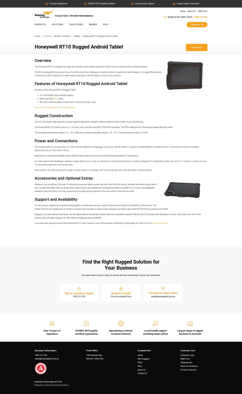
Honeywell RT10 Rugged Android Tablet (100, 36)
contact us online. (160, 223)
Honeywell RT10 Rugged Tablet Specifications (55, 107)
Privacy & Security (188, 370)
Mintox (66, 385)
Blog (105, 24)
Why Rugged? (144, 359)
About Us (192, 11)
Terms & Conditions (189, 366)
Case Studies (76, 24)
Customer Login (187, 355)
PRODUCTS (40, 24)
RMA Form (202, 11)
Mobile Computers (62, 36)
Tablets (76, 36)
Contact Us (197, 25)
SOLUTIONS (57, 24)
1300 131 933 (200, 17)
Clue (47, 385)
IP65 (55, 98)
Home (182, 11)
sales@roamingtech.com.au (47, 359)
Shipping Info (186, 362)
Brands (93, 24)
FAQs (140, 362)
